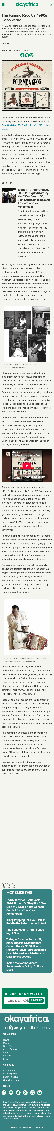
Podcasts (8, 1055)
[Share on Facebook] (22, 55)
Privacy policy (10, 1073)
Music (6, 1043)
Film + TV (7, 1046)
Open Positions (11, 1080)
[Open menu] (3, 4)
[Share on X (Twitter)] (27, 55)
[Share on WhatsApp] (31, 55)
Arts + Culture (10, 1049)
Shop (6, 1059)
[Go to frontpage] (27, 4)
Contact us (9, 1070)
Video (6, 1052)
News (6, 1039)
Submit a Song (10, 1077)
